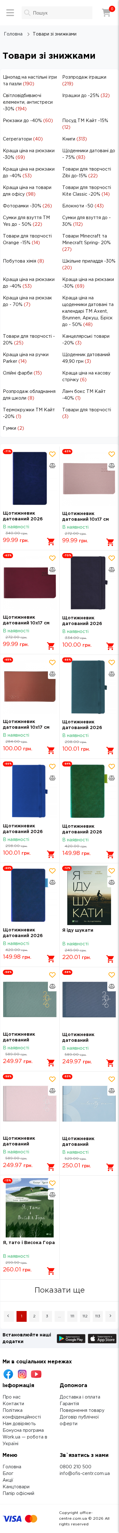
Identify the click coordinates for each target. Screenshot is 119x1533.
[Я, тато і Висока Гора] (30, 1207)
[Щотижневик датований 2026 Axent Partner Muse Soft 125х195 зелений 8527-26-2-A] (89, 791)
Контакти (13, 1404)
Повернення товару (82, 1410)
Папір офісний (18, 1494)
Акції (8, 1480)
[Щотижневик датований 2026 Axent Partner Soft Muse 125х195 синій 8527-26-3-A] (30, 895)
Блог (8, 1474)
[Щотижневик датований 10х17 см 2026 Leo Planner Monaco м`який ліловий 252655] (89, 479)
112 (85, 1316)
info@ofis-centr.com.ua (85, 1474)
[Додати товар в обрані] (52, 454)
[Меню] (10, 12)
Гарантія (69, 1404)
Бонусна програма (23, 1430)
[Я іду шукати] (89, 895)
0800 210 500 (75, 1467)
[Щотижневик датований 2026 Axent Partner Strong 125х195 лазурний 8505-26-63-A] (89, 687)
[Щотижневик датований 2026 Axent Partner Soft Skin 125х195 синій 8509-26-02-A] (89, 583)
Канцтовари (16, 1487)
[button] (9, 1316)
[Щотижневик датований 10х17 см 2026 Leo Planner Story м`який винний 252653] (30, 582)
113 (97, 1316)
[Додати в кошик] (51, 542)
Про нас (12, 1397)
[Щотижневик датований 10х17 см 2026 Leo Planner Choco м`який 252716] (30, 686)
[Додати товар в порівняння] (52, 465)
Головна (12, 1467)
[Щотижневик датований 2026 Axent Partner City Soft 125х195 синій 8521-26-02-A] (30, 478)
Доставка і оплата (80, 1397)
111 (72, 1316)
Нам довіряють (19, 1424)
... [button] (59, 1316)
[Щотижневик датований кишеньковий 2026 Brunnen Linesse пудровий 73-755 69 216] (30, 1103)
